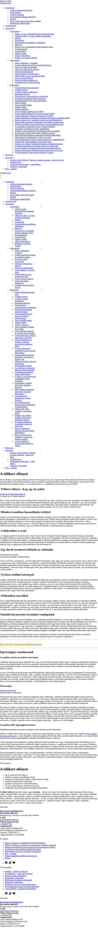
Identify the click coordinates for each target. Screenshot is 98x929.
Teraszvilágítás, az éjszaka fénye (27, 74)
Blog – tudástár (11, 169)
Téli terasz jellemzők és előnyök (27, 70)
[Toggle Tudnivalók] (41, 204)
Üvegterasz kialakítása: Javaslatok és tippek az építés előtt (36, 146)
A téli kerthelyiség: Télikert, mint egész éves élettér (34, 116)
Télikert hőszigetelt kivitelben (21, 10)
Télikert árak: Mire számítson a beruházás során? (33, 142)
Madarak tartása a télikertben (15, 876)
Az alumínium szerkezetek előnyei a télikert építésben (35, 127)
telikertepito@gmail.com (9, 820)
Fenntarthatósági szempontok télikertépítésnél (22, 887)
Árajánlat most (10, 26)
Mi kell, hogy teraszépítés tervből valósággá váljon (34, 47)
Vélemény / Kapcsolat (18, 167)
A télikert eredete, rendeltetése (26, 92)
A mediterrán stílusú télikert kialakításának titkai (23, 849)
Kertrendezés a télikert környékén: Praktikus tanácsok (35, 133)
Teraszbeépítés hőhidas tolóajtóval (23, 17)
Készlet (7, 858)
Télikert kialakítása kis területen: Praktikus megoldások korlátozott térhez (42, 118)
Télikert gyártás (21, 53)
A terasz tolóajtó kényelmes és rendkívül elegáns (33, 65)
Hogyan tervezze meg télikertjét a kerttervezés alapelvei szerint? (39, 150)
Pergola (13, 19)
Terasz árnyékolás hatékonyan (26, 80)
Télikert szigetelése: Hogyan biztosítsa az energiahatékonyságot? (39, 124)
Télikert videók (20, 107)
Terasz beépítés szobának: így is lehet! (29, 112)
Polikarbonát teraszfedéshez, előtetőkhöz (30, 43)
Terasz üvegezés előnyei (24, 78)
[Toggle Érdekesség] (41, 290)
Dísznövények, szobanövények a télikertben (31, 96)
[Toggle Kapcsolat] (41, 450)
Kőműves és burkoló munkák (26, 58)
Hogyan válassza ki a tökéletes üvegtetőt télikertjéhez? (25, 843)
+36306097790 (6, 824)
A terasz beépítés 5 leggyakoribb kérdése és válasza (34, 153)
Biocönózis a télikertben (14, 882)
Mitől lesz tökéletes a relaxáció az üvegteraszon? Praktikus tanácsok (30, 845)
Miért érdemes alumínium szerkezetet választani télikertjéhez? (38, 135)
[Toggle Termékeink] (41, 181)
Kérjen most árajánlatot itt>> (12, 811)
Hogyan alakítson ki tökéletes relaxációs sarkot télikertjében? (38, 148)
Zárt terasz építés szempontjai (26, 67)
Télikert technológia (22, 56)
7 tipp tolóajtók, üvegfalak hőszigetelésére (20, 889)
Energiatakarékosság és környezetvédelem (31, 101)
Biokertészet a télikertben (14, 878)
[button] (16, 7)
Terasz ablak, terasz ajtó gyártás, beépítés (25, 21)
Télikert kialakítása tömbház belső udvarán (21, 856)
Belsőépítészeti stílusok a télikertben (18, 880)
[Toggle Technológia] (41, 206)
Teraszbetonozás (21, 49)
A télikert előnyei (21, 90)
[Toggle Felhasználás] (41, 248)
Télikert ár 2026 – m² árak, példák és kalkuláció (33, 36)
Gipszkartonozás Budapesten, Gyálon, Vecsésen (33, 137)
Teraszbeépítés (15, 13)
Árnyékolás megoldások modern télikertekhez (32, 129)
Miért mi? (18, 45)
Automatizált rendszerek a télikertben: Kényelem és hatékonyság (39, 122)
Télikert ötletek (20, 103)
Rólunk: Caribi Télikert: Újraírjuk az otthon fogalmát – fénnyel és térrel (37, 160)
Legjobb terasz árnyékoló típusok (27, 82)
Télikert (18, 38)
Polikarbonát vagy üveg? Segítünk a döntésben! (23, 852)
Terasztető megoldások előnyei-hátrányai (30, 99)
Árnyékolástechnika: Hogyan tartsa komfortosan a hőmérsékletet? (39, 140)
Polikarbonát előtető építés (20, 23)
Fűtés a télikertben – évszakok (26, 63)
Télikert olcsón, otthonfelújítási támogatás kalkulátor (34, 34)
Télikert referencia (22, 109)
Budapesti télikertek (22, 94)
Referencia (9, 155)
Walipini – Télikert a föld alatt (16, 871)
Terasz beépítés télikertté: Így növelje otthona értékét (34, 114)
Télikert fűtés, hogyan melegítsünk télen (30, 76)
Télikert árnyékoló (17, 15)
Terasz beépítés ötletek (23, 105)
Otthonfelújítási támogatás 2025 (27, 88)
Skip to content (5, 1)
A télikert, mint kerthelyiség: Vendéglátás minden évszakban (37, 131)
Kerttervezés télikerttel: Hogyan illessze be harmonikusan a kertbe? (30, 847)
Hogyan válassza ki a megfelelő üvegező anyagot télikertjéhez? (38, 120)
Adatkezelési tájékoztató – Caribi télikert (25, 164)
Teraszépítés (19, 40)
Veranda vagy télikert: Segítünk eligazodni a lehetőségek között (39, 144)
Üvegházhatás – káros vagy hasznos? (19, 874)
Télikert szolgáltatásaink (24, 72)
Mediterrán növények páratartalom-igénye (20, 884)
